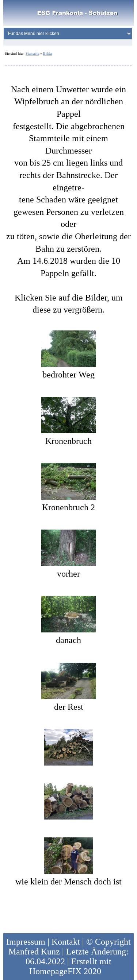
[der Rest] (68, 680)
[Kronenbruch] (68, 414)
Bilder (47, 53)
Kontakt (66, 941)
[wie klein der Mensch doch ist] (68, 855)
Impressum (25, 941)
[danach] (68, 613)
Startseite (32, 53)
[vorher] (68, 547)
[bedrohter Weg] (68, 347)
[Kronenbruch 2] (68, 480)
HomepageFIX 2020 (65, 971)
